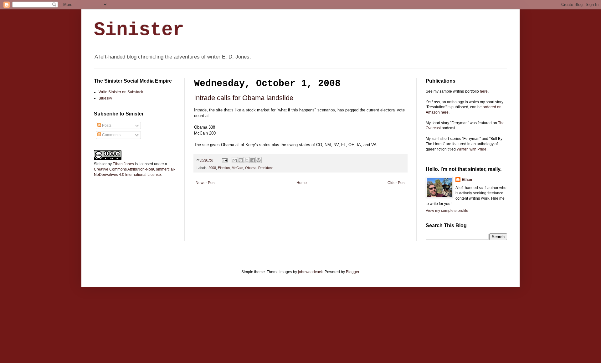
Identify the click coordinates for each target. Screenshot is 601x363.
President (265, 168)
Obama (250, 168)
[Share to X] (247, 160)
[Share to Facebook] (252, 160)
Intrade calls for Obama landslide (243, 98)
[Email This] (235, 160)
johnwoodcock (310, 272)
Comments (111, 135)
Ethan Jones (123, 164)
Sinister (139, 30)
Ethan (467, 179)
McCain (237, 168)
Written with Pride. (472, 149)
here (484, 91)
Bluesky (105, 98)
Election (224, 168)
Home (301, 183)
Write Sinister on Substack (121, 92)
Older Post (396, 183)
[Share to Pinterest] (258, 160)
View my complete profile (447, 210)
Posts (106, 125)
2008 (212, 168)
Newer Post (205, 183)
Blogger (352, 272)
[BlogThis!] (241, 160)
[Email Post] (224, 160)
